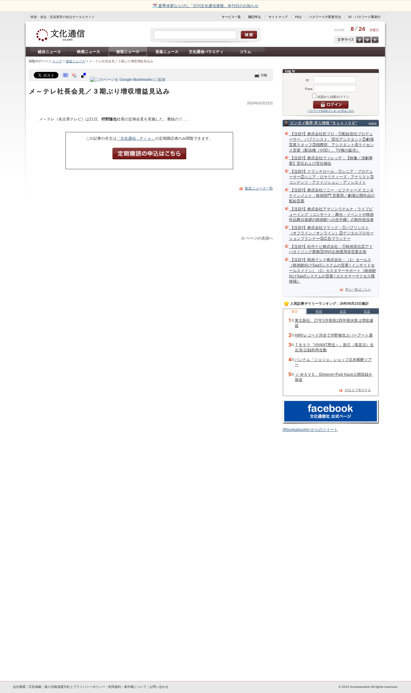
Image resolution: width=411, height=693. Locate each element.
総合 (295, 311)
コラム (245, 51)
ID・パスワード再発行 (364, 17)
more (373, 123)
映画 (319, 311)
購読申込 (254, 17)
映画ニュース (88, 51)
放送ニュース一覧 (259, 188)
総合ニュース (49, 51)
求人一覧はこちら (358, 289)
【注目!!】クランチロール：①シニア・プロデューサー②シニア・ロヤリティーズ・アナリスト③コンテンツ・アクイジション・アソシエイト (331, 177)
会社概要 (19, 687)
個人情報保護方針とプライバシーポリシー (74, 687)
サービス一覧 (231, 17)
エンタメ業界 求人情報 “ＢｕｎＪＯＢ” (323, 123)
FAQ (298, 17)
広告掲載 (35, 687)
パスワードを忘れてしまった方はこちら (331, 110)
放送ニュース (127, 51)
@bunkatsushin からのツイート (310, 429)
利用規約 (114, 687)
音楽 (367, 311)
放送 (343, 311)
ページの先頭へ (259, 238)
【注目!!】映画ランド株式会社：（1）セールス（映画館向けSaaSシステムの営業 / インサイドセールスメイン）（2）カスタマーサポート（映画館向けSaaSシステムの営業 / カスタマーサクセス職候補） (332, 271)
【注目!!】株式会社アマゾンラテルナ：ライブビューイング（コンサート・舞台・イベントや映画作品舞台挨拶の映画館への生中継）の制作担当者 (331, 214)
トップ (57, 61)
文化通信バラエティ (206, 51)
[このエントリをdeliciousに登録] (84, 79)
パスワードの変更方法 (325, 17)
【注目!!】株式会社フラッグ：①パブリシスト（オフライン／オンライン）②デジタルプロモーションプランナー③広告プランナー (331, 233)
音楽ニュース (167, 51)
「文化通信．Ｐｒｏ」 (136, 138)
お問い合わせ (159, 687)
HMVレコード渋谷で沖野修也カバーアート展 (334, 335)
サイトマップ (278, 17)
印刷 (260, 75)
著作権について (135, 687)
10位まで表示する (358, 390)
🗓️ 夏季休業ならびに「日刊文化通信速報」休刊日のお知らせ (205, 6)
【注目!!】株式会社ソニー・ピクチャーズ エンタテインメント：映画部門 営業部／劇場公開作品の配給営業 (332, 195)
